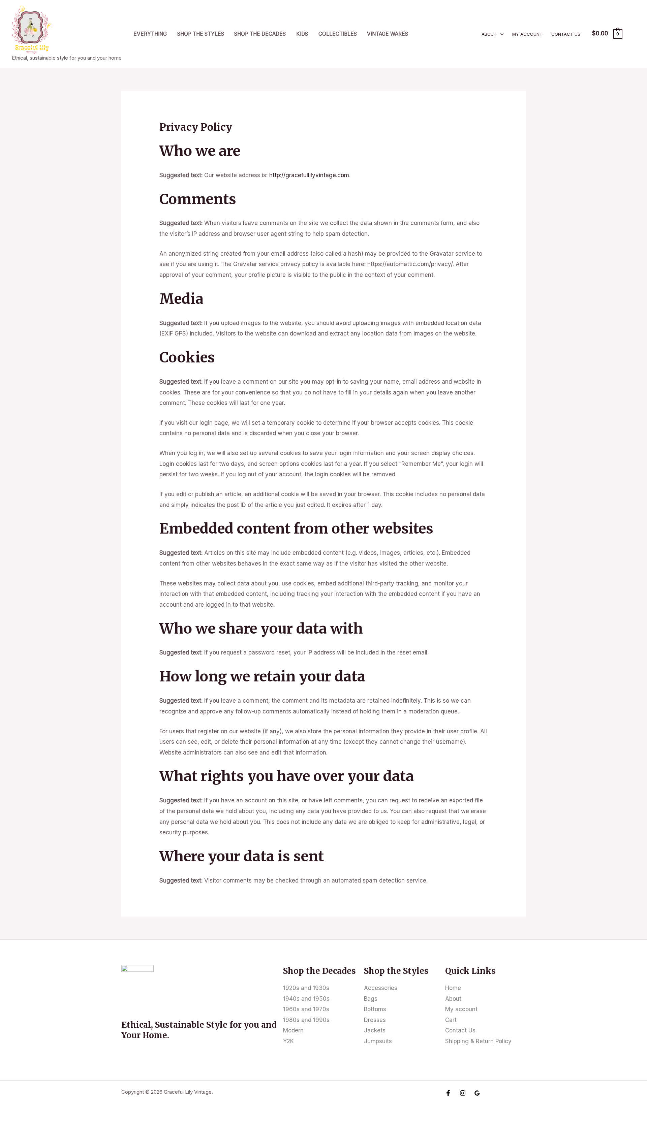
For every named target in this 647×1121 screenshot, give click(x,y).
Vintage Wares (387, 34)
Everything (150, 34)
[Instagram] (463, 1093)
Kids (302, 34)
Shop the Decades (260, 34)
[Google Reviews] (477, 1093)
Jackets (375, 1030)
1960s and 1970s (306, 1009)
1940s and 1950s (306, 998)
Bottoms (375, 1009)
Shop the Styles (200, 34)
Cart (451, 1020)
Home (453, 988)
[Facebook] (448, 1093)
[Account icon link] (632, 34)
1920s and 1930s (306, 988)
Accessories (380, 988)
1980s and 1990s (306, 1020)
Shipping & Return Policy (478, 1041)
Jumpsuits (378, 1041)
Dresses (375, 1020)
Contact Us (565, 34)
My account (527, 34)
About (489, 34)
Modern (293, 1030)
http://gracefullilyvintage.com (309, 175)
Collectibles (337, 34)
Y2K (288, 1041)
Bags (370, 998)
